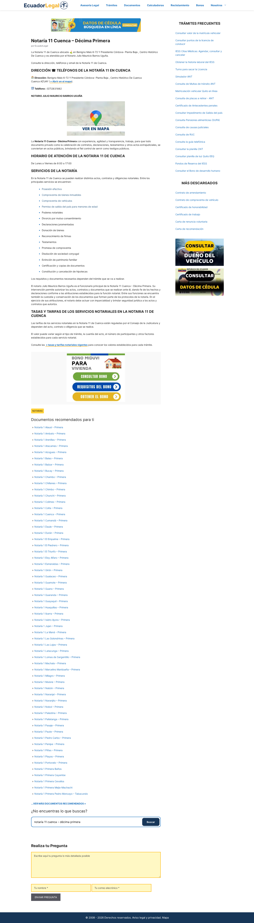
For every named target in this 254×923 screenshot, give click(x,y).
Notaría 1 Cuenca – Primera (49, 514)
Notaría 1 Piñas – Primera (48, 750)
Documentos (132, 5)
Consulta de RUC (185, 134)
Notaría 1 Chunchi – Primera (50, 495)
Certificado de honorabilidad (191, 207)
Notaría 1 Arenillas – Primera (50, 439)
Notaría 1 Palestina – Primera (50, 712)
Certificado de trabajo (187, 214)
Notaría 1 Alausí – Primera (48, 427)
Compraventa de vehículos (57, 200)
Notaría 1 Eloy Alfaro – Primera (51, 557)
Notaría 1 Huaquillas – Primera (51, 607)
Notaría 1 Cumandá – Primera (50, 520)
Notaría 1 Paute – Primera (48, 731)
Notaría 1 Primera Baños (48, 768)
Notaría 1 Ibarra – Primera (48, 613)
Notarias (37, 411)
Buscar (151, 822)
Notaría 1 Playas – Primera (49, 756)
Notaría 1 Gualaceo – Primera (50, 576)
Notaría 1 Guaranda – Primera (51, 594)
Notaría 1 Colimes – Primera (49, 501)
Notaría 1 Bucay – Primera (49, 470)
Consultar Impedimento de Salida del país (198, 112)
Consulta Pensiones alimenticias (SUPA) (197, 120)
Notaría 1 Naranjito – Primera (50, 700)
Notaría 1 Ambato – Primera (49, 433)
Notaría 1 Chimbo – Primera (49, 489)
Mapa (165, 917)
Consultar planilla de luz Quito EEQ (194, 156)
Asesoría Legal (89, 5)
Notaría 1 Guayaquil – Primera (51, 601)
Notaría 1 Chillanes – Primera (50, 483)
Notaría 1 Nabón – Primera (49, 688)
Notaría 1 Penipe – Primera (49, 744)
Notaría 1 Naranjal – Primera (50, 694)
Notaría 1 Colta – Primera (48, 508)
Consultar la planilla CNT (189, 149)
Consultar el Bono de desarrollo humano (197, 170)
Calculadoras (155, 5)
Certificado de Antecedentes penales (196, 105)
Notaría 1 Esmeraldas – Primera (51, 563)
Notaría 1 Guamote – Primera (50, 582)
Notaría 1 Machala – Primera (50, 663)
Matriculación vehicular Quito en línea (196, 91)
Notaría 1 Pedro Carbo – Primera (52, 737)
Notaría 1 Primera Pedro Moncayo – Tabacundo (61, 793)
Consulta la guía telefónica (190, 141)
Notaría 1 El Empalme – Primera (51, 539)
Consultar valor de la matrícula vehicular (197, 33)
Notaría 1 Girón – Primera (48, 570)
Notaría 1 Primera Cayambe (49, 775)
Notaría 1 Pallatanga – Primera (51, 719)
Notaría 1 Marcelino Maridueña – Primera (57, 669)
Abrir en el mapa (62, 81)
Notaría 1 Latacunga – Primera (51, 650)
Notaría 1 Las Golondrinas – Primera (54, 638)
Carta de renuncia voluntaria (191, 221)
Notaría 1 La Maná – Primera (50, 632)
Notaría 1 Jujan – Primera (48, 626)
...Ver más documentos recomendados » (58, 803)
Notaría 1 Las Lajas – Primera (50, 644)
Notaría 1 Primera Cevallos (49, 781)
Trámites (111, 5)
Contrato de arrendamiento (190, 192)
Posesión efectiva (52, 189)
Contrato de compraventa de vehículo (196, 199)
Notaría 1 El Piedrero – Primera (51, 545)
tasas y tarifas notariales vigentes (68, 344)
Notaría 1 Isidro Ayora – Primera (52, 619)
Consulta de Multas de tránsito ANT (195, 83)
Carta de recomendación (189, 228)
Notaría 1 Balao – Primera (48, 458)
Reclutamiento (180, 5)
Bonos (200, 5)
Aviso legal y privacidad (146, 917)
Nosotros (216, 5)
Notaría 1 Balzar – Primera (49, 464)
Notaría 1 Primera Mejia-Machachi (53, 787)
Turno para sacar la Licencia (191, 69)
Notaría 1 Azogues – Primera (50, 452)
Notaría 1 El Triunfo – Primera (50, 551)
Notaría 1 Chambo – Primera (50, 476)
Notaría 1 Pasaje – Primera (49, 725)
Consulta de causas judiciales (192, 127)
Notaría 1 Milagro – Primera (49, 675)
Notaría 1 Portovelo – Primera (50, 762)
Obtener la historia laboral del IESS (194, 62)
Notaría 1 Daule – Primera (48, 526)
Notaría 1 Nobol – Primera (48, 706)
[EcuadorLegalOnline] (46, 4)
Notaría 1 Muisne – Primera (49, 681)
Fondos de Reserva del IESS (191, 163)
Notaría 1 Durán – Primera (48, 532)
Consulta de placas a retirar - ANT (194, 98)
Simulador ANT (183, 76)
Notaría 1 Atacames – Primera (51, 445)
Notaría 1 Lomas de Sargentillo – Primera (57, 657)
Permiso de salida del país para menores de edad (70, 206)
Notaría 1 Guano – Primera (49, 588)
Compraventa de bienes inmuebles (61, 194)
